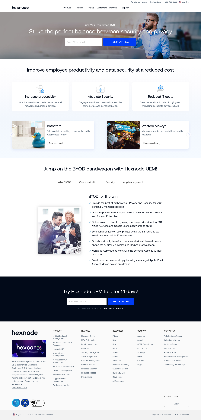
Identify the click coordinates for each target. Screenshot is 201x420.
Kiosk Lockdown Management (60, 361)
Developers (117, 377)
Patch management (90, 344)
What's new (135, 2)
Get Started (121, 301)
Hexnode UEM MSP (61, 374)
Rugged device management (59, 379)
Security (110, 182)
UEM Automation (88, 340)
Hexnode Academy (121, 365)
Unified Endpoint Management (60, 337)
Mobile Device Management (59, 354)
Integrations (86, 377)
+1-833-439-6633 (170, 2)
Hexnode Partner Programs (176, 356)
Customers (102, 8)
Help (114, 344)
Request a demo (112, 308)
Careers (140, 360)
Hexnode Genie (88, 336)
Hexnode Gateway (89, 369)
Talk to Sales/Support (173, 336)
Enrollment (86, 348)
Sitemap (141, 352)
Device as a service (61, 385)
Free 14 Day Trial (120, 42)
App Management (133, 182)
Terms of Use (32, 415)
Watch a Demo (170, 344)
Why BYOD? (64, 182)
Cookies (50, 415)
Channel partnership (173, 360)
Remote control (88, 365)
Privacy (42, 415)
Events (115, 356)
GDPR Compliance (145, 344)
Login (176, 403)
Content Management (91, 360)
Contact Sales (155, 2)
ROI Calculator (119, 373)
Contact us (142, 348)
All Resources (118, 381)
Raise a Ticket (170, 352)
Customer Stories (120, 369)
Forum (115, 348)
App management (89, 356)
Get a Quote (169, 348)
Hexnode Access (88, 373)
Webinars (117, 360)
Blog (114, 340)
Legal (139, 365)
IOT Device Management (63, 366)
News (139, 356)
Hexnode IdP (58, 349)
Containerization (88, 182)
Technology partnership (174, 365)
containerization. (109, 106)
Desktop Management (62, 370)
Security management (91, 352)
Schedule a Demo (172, 340)
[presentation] (12, 135)
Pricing (91, 8)
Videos (115, 352)
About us (141, 336)
